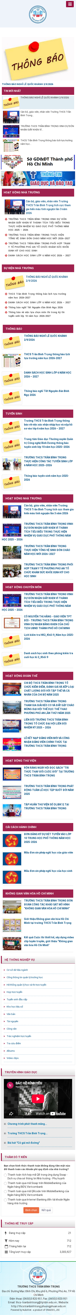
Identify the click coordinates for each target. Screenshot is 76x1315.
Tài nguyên (12, 1021)
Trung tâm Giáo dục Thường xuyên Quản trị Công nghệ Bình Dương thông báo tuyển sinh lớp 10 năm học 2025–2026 (48, 443)
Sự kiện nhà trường (19, 268)
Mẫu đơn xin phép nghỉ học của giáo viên (48, 852)
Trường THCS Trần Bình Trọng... (28, 1133)
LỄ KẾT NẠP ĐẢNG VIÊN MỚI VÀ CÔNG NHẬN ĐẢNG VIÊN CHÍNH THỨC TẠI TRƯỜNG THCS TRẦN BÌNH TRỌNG (47, 742)
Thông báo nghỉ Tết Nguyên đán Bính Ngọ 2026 (35, 307)
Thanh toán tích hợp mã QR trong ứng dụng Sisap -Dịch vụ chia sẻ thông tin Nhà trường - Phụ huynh (38, 1176)
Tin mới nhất (12, 90)
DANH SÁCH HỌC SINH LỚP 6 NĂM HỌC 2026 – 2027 (39, 255)
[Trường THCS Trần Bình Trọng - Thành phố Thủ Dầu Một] (38, 14)
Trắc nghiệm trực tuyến (19, 1036)
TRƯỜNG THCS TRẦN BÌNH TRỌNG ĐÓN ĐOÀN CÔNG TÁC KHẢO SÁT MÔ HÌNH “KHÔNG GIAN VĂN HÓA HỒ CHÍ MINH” (48, 904)
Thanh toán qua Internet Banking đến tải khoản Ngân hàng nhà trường (39, 1201)
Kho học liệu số (15, 1006)
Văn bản (11, 1014)
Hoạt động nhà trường (22, 192)
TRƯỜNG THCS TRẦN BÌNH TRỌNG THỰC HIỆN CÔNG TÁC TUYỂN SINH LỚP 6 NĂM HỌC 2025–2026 (48, 461)
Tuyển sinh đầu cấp (17, 999)
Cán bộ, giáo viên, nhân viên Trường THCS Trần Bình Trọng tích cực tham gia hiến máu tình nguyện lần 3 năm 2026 (48, 207)
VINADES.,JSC (53, 1310)
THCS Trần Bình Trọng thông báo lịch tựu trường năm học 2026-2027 (37, 295)
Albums (11, 1050)
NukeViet (27, 1310)
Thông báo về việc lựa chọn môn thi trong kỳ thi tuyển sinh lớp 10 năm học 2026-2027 (36, 314)
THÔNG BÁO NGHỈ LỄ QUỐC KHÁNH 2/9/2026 (44, 97)
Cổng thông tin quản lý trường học (25, 977)
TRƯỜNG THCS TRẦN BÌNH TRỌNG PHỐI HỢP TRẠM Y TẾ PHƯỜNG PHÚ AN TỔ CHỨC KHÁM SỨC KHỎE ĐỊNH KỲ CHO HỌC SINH (39, 247)
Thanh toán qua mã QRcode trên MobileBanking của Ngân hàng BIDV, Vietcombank (38, 1193)
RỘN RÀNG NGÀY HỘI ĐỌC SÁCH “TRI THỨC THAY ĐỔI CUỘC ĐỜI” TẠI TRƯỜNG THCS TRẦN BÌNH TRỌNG (49, 771)
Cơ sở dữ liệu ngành (17, 970)
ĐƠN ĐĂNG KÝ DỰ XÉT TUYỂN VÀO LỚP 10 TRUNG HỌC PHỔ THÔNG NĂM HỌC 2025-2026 (47, 838)
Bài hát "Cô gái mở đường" (24, 1142)
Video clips (13, 1058)
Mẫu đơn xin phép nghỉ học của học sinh (48, 870)
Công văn (12, 1028)
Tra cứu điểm (14, 1043)
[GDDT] (38, 178)
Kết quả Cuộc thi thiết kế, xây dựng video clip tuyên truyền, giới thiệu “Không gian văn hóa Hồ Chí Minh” (49, 941)
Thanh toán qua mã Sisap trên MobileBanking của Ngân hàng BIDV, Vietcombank (37, 1185)
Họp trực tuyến (14, 992)
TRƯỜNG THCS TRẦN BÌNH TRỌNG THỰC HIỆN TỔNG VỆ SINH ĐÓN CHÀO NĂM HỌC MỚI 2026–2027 (39, 236)
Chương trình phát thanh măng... (27, 1123)
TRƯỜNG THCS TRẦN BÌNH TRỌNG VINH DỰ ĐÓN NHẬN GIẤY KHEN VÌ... (47, 128)
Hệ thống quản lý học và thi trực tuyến (26, 984)
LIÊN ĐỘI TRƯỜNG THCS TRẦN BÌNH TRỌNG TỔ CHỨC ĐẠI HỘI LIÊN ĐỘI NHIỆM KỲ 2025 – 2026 (46, 723)
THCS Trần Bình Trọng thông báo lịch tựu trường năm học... (46, 142)
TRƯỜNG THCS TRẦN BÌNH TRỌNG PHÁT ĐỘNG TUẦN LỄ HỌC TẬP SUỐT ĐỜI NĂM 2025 (49, 790)
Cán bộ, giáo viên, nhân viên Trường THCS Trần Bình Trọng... (45, 113)
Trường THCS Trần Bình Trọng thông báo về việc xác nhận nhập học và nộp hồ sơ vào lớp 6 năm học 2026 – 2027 (48, 424)
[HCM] (38, 161)
